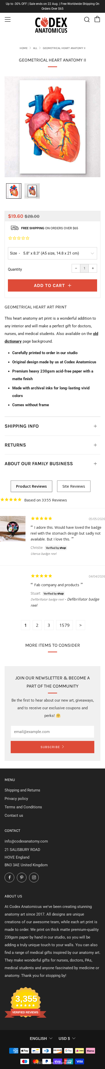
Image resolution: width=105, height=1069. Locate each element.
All (35, 48)
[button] (13, 191)
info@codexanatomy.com (26, 841)
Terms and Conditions (23, 807)
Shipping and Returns (22, 790)
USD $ (64, 1038)
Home (24, 48)
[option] (52, 126)
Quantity (15, 269)
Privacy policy (16, 798)
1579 (64, 625)
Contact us (14, 815)
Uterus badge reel (43, 553)
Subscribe (50, 747)
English (38, 1038)
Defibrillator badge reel (47, 599)
